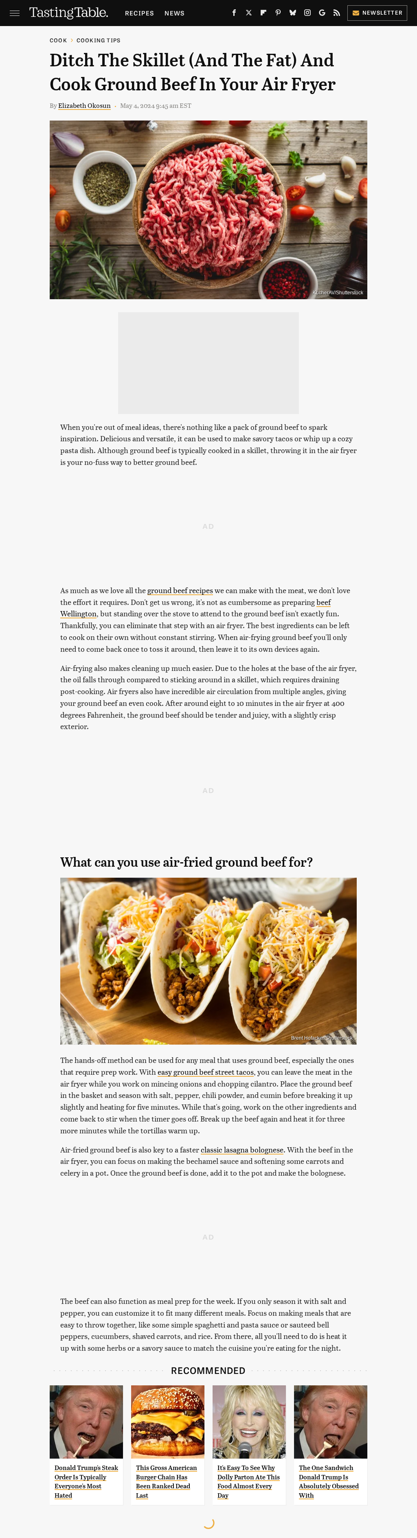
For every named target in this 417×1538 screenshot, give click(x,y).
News (174, 13)
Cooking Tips (99, 40)
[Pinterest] (278, 14)
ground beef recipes (180, 590)
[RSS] (337, 14)
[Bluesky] (293, 14)
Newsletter (382, 12)
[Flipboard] (263, 14)
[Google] (322, 14)
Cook (58, 40)
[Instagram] (307, 14)
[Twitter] (249, 14)
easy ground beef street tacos (206, 1072)
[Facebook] (234, 14)
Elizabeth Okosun (84, 105)
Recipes (139, 13)
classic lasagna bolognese (242, 1149)
